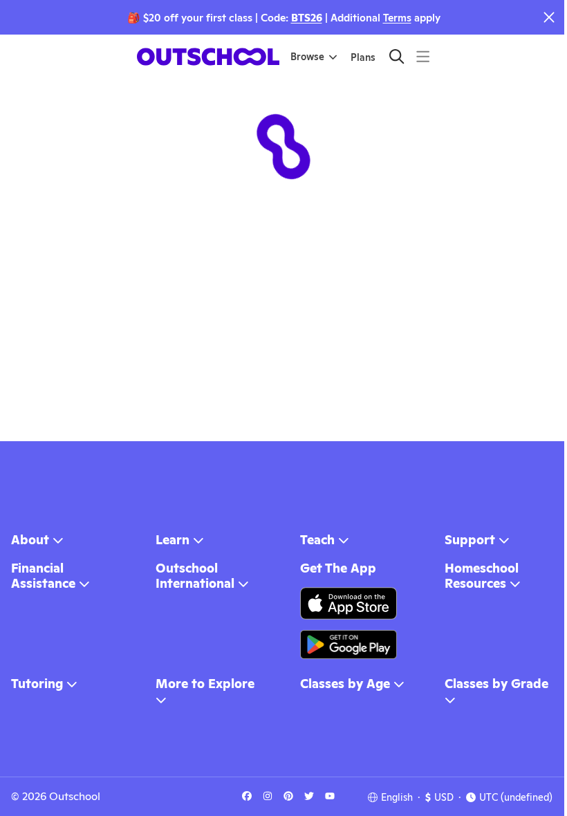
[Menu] (423, 56)
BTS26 (306, 17)
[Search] (396, 56)
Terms (397, 17)
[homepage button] (208, 57)
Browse (307, 56)
